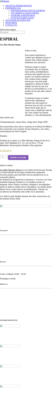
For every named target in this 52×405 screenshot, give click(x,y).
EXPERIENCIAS (13, 8)
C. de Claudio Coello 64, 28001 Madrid (17, 216)
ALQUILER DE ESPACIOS (17, 20)
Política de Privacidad (4, 309)
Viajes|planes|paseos (8, 252)
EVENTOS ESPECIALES (22, 18)
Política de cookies (23, 311)
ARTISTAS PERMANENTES (18, 6)
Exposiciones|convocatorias (11, 243)
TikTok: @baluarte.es (9, 301)
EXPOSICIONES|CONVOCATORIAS (28, 10)
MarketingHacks (8, 306)
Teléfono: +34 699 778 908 (11, 220)
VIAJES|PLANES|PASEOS (23, 15)
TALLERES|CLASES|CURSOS (25, 13)
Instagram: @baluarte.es (10, 296)
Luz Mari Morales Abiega (11, 170)
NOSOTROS (11, 22)
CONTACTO (11, 25)
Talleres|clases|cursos (9, 247)
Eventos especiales (8, 256)
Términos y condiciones (39, 311)
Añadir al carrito (18, 157)
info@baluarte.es (14, 225)
